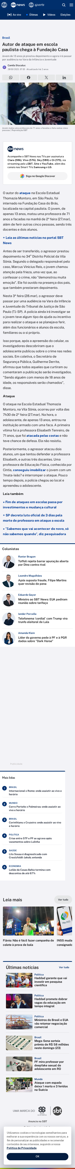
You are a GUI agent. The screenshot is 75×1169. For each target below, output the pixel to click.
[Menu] (71, 5)
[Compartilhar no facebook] (28, 77)
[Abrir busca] (63, 5)
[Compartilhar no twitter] (46, 77)
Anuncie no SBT (37, 1121)
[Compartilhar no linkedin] (64, 77)
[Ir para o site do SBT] (57, 1111)
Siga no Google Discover (40, 176)
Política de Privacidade (22, 1148)
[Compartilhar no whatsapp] (10, 77)
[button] (28, 930)
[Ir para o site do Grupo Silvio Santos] (32, 1111)
